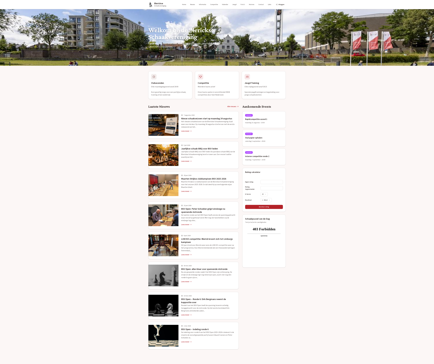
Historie (251, 4)
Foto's (243, 4)
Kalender (225, 4)
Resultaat (248, 200)
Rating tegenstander (250, 188)
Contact (261, 4)
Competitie (214, 4)
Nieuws (192, 4)
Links (269, 4)
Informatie (202, 4)
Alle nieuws (231, 106)
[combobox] (264, 194)
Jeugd (234, 4)
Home (184, 4)
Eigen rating (249, 182)
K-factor (248, 194)
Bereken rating (264, 207)
